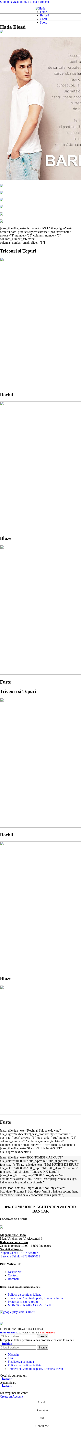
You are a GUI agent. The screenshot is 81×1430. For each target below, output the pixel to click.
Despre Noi (15, 1271)
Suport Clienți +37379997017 (19, 1252)
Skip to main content (36, 1)
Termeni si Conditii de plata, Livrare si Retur (35, 1298)
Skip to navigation (11, 1)
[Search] (7, 8)
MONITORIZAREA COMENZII (29, 1305)
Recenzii (13, 1279)
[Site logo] (40, 8)
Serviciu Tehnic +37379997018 (20, 1256)
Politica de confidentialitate (24, 1294)
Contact (12, 1275)
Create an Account (11, 1396)
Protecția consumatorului (23, 1301)
